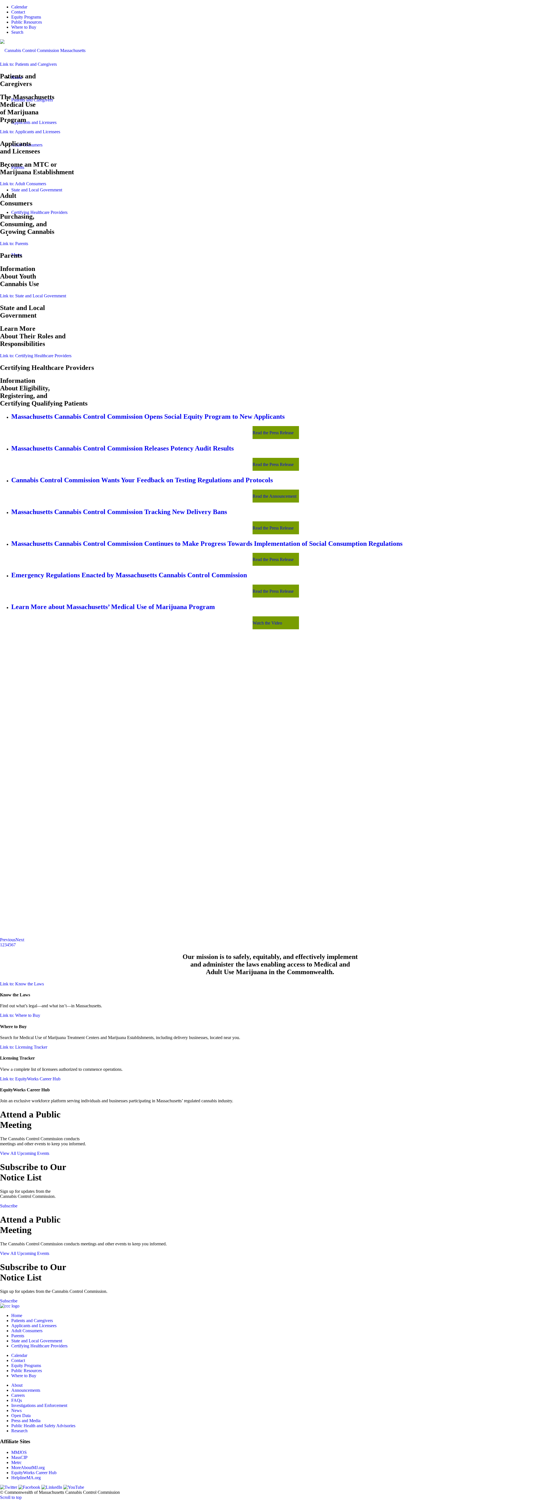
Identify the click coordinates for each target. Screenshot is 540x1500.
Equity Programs (26, 17)
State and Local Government (36, 1340)
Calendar (19, 6)
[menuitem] (275, 7)
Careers (18, 1395)
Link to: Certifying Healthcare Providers (35, 355)
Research (19, 1430)
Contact (18, 12)
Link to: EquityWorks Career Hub (30, 1078)
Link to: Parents (14, 243)
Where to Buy (23, 27)
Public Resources (26, 22)
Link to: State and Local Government (33, 295)
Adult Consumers (26, 1330)
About (16, 1385)
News (16, 1410)
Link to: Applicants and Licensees (30, 131)
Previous (7, 939)
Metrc (16, 1462)
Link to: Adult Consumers (23, 183)
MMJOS (19, 1452)
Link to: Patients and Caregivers (28, 64)
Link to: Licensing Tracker (23, 1047)
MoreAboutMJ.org (28, 1467)
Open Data (21, 1415)
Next (19, 939)
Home (16, 1315)
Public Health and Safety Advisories (43, 1425)
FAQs (16, 1400)
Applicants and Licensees (34, 1325)
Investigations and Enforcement (39, 1405)
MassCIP (19, 1457)
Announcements (25, 1390)
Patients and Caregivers (32, 1320)
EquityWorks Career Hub (34, 1472)
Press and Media (25, 1420)
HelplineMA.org (26, 1477)
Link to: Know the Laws (22, 983)
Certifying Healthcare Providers (39, 1345)
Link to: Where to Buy (20, 1015)
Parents (17, 1335)
